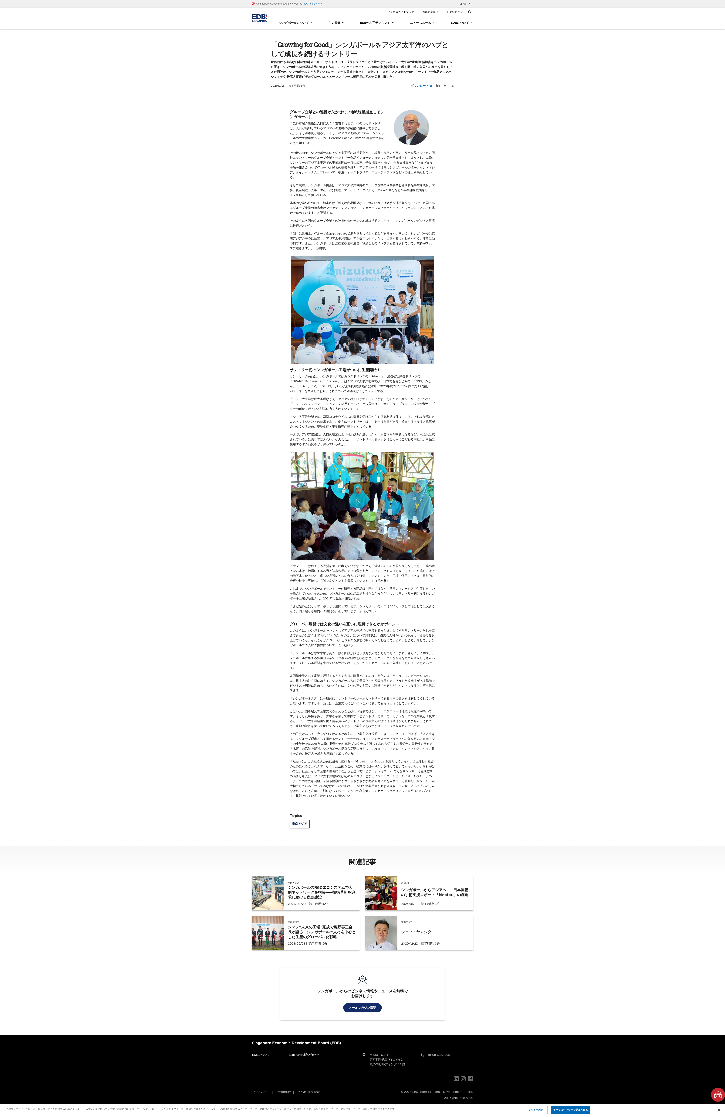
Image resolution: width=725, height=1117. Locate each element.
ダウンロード (420, 85)
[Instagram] (463, 1078)
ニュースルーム (420, 22)
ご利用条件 (283, 1092)
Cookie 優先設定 (308, 1092)
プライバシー (261, 1092)
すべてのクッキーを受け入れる (570, 1110)
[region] (362, 1110)
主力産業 (335, 22)
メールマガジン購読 (362, 1007)
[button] (312, 4)
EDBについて (460, 22)
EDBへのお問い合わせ (304, 1054)
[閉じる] (719, 1110)
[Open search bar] (469, 12)
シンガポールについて (294, 22)
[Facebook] (470, 1078)
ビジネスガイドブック (401, 12)
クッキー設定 (535, 1110)
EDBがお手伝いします (375, 22)
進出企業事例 (430, 12)
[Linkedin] (456, 1078)
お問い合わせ (455, 12)
